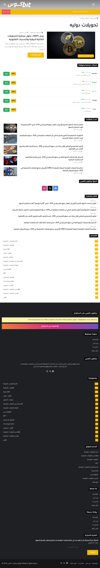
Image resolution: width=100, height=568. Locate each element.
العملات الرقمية (8, 245)
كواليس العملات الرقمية (11, 289)
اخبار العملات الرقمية (9, 241)
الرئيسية (94, 18)
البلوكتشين (6, 269)
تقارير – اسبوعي (7, 285)
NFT (4, 273)
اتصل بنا (95, 347)
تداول (6, 73)
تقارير (4, 297)
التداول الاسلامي (8, 277)
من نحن (95, 343)
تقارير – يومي (6, 253)
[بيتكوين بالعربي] (19, 5)
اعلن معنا (95, 351)
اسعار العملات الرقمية (10, 265)
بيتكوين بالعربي (12, 563)
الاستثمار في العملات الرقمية (12, 261)
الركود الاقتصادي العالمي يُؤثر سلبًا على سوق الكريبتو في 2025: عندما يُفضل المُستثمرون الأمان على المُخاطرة (52, 12)
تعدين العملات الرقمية (10, 293)
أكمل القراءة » (36, 55)
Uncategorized (7, 281)
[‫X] (50, 371)
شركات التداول (7, 257)
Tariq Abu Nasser (35, 33)
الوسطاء (95, 482)
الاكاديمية (5, 249)
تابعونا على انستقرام (49, 326)
